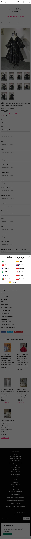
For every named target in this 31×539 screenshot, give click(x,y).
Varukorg (27, 2)
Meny (4, 2)
